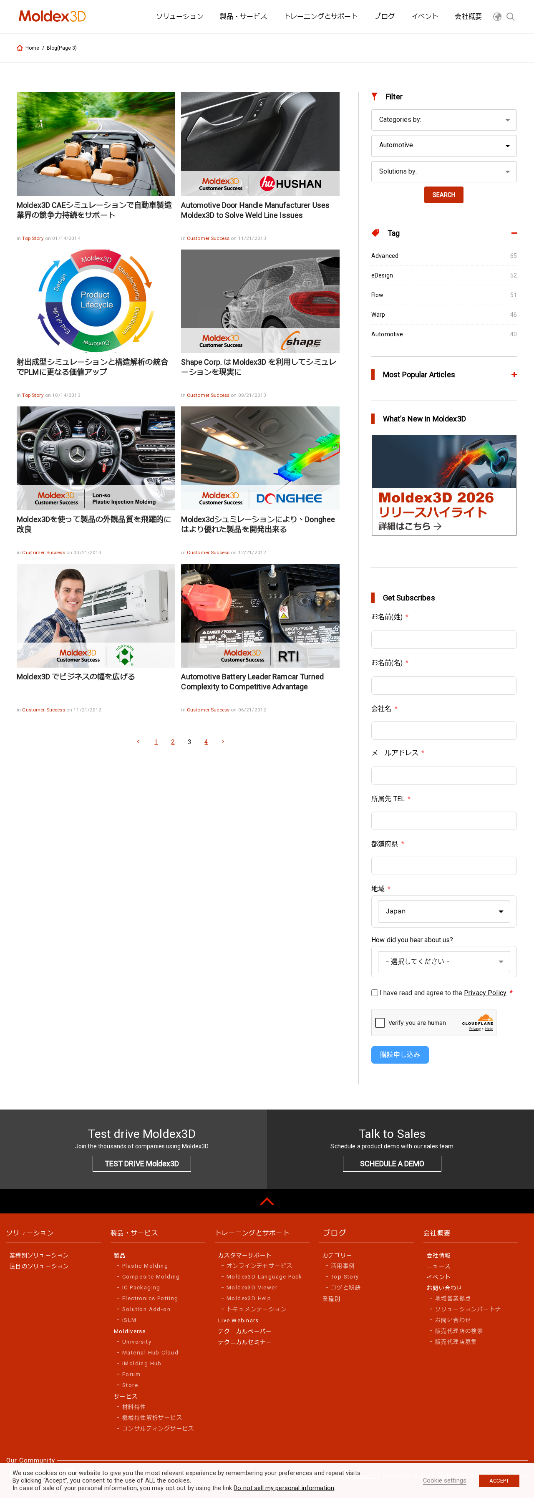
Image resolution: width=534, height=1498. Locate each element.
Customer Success (209, 238)
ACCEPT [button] (499, 1481)
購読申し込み (400, 1054)
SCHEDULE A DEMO (392, 1163)
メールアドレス (394, 753)
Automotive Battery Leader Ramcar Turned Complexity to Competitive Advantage (252, 681)
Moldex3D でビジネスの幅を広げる (76, 676)
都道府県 (384, 844)
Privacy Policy (485, 993)
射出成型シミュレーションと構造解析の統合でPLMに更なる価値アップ (92, 367)
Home (32, 48)
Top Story (33, 238)
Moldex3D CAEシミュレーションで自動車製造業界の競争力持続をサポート (94, 210)
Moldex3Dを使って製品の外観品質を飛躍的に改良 (94, 524)
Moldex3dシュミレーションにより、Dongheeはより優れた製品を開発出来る (258, 524)
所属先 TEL (388, 799)
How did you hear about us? (412, 940)
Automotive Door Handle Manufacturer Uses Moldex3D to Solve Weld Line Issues (255, 210)
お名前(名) (387, 663)
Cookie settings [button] (444, 1480)
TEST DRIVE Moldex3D (142, 1163)
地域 (378, 889)
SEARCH (444, 195)
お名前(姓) (387, 617)
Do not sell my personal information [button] (284, 1488)
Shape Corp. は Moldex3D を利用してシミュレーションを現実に (258, 367)
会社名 (381, 709)
